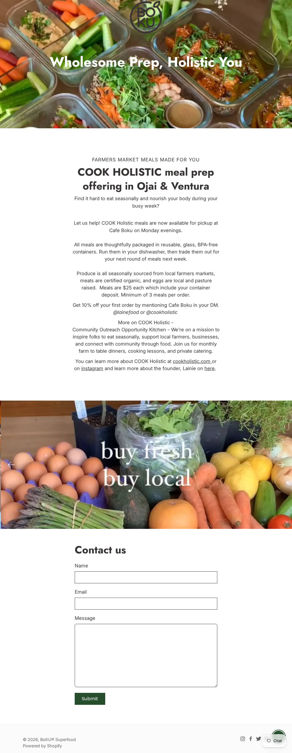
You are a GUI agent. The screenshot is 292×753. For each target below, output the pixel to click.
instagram (92, 368)
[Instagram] (242, 738)
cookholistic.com (192, 361)
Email (81, 592)
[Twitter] (258, 738)
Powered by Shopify (42, 745)
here (209, 368)
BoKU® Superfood (58, 739)
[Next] (280, 464)
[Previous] (11, 464)
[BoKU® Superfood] (146, 17)
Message (85, 618)
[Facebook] (250, 738)
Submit (90, 698)
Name (81, 566)
